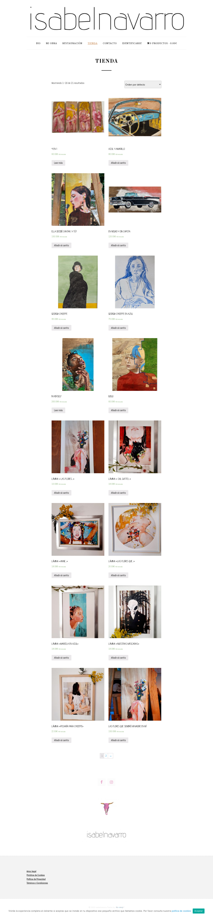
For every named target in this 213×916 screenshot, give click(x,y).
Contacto (110, 43)
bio (38, 43)
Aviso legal (31, 871)
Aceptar (198, 911)
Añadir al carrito (118, 162)
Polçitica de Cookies (36, 875)
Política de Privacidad (36, 879)
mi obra (51, 43)
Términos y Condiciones (37, 883)
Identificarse (132, 43)
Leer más (58, 162)
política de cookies (181, 911)
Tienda (93, 43)
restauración (72, 43)
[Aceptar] (209, 911)
